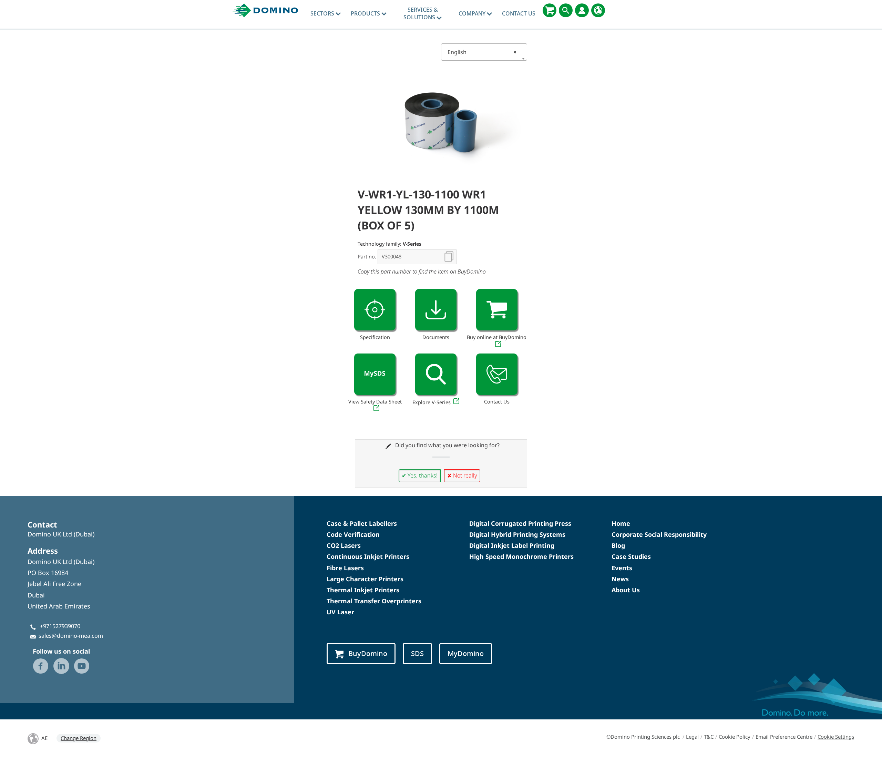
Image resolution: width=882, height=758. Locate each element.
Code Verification (353, 534)
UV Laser (340, 612)
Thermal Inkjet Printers (363, 590)
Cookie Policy (734, 736)
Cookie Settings (836, 736)
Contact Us (518, 13)
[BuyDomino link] (496, 309)
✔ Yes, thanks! (420, 475)
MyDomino (466, 653)
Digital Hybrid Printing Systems (517, 534)
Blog (618, 545)
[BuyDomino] (549, 10)
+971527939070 (60, 626)
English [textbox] (482, 52)
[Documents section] (436, 309)
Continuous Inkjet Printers (368, 556)
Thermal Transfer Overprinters (374, 601)
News (620, 579)
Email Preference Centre (784, 736)
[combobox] (484, 52)
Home (621, 523)
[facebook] (41, 666)
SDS (417, 653)
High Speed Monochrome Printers (521, 556)
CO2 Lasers (344, 545)
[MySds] (375, 374)
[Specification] (375, 309)
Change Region (78, 738)
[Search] (566, 10)
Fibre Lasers (345, 568)
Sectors (323, 13)
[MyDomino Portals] (582, 10)
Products (366, 13)
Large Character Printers (365, 579)
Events (622, 568)
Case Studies (631, 556)
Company (473, 13)
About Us (626, 590)
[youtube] (82, 666)
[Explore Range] (436, 374)
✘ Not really (462, 475)
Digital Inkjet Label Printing (511, 545)
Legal (692, 736)
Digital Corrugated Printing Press (520, 523)
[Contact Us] (496, 374)
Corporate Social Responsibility (659, 534)
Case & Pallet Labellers (362, 523)
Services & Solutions (420, 13)
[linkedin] (61, 666)
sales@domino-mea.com (71, 635)
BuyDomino (367, 653)
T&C (709, 736)
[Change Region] (598, 10)
